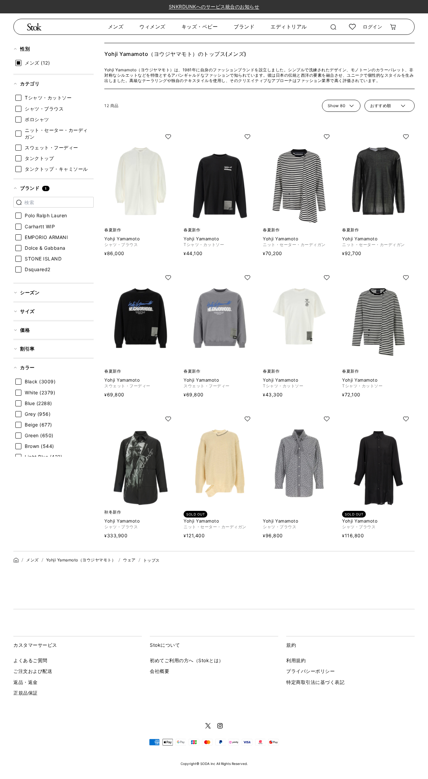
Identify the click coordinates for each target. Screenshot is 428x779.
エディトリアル (289, 26)
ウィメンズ (152, 26)
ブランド (244, 26)
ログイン (372, 26)
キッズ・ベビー (200, 26)
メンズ (116, 26)
